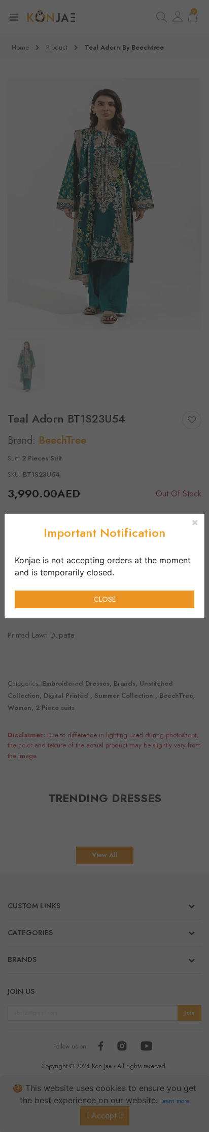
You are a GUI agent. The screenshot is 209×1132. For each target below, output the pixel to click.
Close (105, 599)
